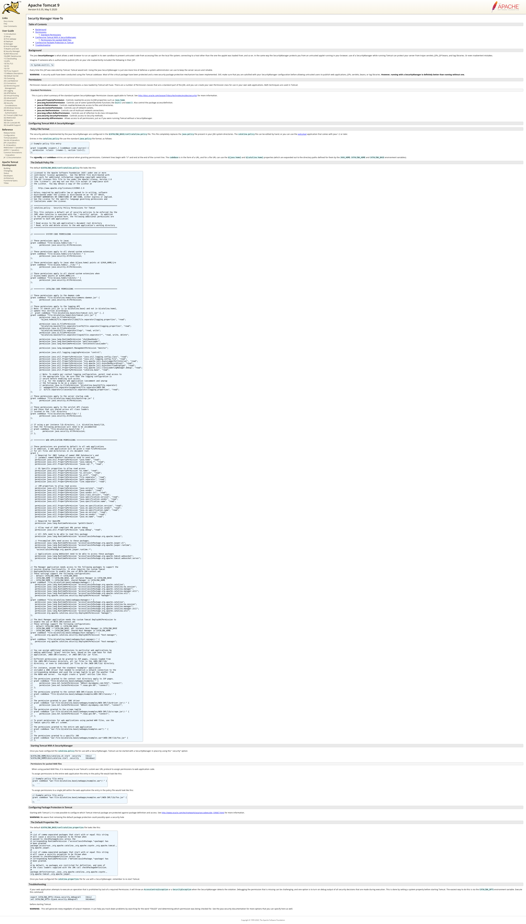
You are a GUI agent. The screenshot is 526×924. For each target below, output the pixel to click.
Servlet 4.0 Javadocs (12, 140)
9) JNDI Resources (11, 53)
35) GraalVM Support (12, 125)
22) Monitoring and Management (11, 86)
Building (7, 168)
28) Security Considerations (10, 104)
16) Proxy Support (11, 71)
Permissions (40, 32)
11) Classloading (10, 58)
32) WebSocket (10, 117)
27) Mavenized (9, 100)
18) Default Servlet (11, 76)
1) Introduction (10, 34)
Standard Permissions (51, 34)
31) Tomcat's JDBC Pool (13, 115)
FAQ (5, 23)
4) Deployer (8, 41)
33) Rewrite (8, 120)
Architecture (9, 178)
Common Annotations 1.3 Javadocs (13, 153)
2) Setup (7, 36)
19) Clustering (9, 78)
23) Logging (8, 90)
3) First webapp (10, 39)
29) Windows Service (12, 108)
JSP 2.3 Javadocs (10, 142)
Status (6, 173)
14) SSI (6, 66)
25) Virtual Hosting (11, 95)
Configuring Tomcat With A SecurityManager (55, 37)
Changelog (8, 170)
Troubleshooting (42, 45)
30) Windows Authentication (10, 111)
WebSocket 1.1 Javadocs (13, 147)
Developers (8, 175)
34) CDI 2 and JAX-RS (12, 122)
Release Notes (9, 133)
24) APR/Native (10, 93)
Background (40, 29)
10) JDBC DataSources (12, 56)
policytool (302, 134)
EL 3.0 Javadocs (10, 145)
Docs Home (8, 21)
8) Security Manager (12, 51)
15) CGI (6, 68)
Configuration (9, 135)
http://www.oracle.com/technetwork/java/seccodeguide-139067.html (193, 812)
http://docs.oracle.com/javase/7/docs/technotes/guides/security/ (167, 95)
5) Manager (8, 44)
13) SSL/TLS (8, 63)
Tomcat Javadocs (10, 137)
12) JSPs (7, 61)
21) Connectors (10, 83)
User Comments (10, 26)
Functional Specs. (11, 180)
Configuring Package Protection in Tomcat (54, 42)
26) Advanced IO (10, 98)
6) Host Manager (10, 46)
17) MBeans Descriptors (13, 73)
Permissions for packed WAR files (56, 40)
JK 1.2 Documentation (12, 157)
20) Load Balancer (11, 81)
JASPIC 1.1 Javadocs (11, 150)
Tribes (6, 183)
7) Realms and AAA (11, 49)
